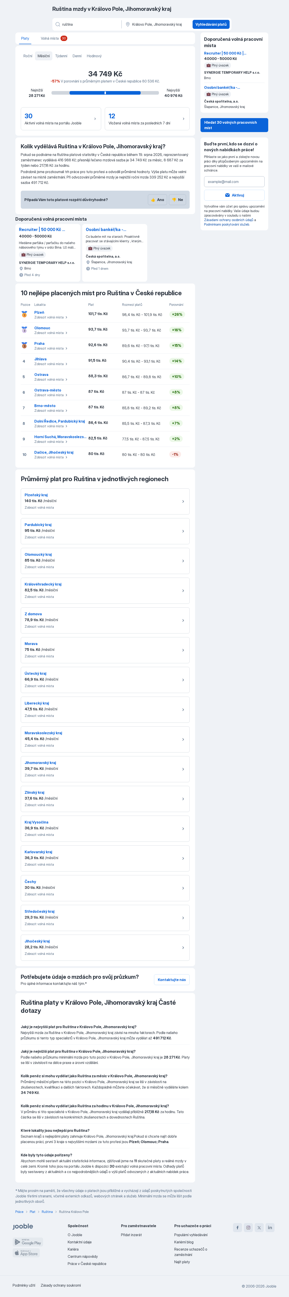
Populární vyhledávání (190, 1235)
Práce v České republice (87, 1263)
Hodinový (94, 56)
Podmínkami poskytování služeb (226, 224)
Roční (27, 56)
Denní (77, 56)
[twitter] (259, 1227)
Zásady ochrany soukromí (61, 1285)
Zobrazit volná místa (49, 317)
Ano (157, 199)
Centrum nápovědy (83, 1256)
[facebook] (237, 1227)
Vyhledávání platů (211, 24)
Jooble (271, 1286)
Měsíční (44, 56)
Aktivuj (238, 195)
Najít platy (182, 1262)
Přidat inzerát (131, 1235)
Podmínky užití (24, 1285)
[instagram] (248, 1227)
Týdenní (61, 56)
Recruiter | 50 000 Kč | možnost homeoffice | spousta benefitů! (41, 230)
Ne (177, 199)
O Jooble (75, 1235)
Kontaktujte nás (172, 979)
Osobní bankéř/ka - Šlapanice (104, 230)
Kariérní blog (183, 1242)
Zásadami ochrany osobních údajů (228, 220)
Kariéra (73, 1249)
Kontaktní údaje (80, 1242)
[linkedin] (270, 1227)
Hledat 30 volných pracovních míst (230, 125)
